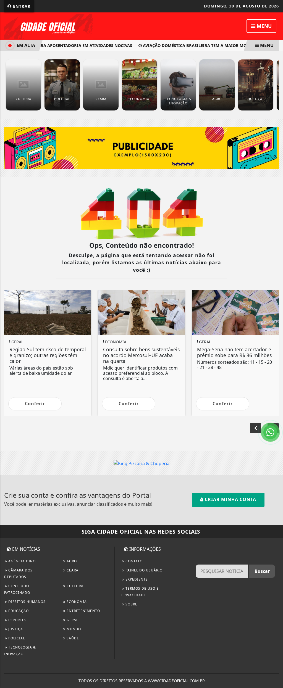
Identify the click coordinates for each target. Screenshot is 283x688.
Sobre (130, 604)
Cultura (74, 586)
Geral (71, 620)
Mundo (73, 629)
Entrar (21, 6)
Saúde (72, 638)
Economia (76, 601)
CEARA (71, 570)
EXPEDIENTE (136, 579)
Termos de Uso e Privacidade (140, 591)
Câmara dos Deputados (18, 573)
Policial (16, 638)
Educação (18, 610)
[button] (255, 428)
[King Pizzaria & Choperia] (141, 147)
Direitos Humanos (26, 601)
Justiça (15, 629)
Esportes (17, 620)
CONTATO (133, 561)
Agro (71, 561)
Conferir (35, 403)
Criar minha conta (229, 499)
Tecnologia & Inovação (20, 650)
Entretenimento (82, 610)
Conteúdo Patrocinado (17, 589)
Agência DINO (21, 561)
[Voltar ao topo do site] (274, 413)
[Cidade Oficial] (48, 26)
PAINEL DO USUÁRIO (143, 570)
